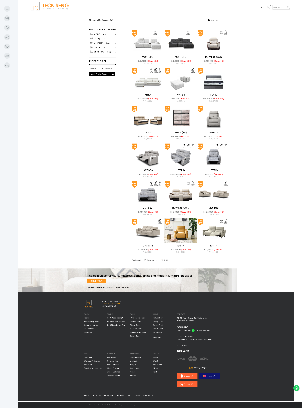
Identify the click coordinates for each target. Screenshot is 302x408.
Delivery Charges (200, 368)
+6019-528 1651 (203, 330)
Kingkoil (133, 364)
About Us (97, 395)
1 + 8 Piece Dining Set (116, 325)
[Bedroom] (8, 56)
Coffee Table (135, 321)
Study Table (135, 336)
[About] (8, 9)
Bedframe (88, 357)
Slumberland (135, 357)
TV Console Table (137, 318)
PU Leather (89, 329)
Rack (155, 372)
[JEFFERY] (180, 155)
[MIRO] (147, 79)
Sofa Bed (88, 332)
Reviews (120, 395)
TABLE (133, 314)
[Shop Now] (8, 28)
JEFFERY (180, 170)
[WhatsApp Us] (193, 330)
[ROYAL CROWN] (213, 42)
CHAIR (155, 314)
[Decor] (8, 65)
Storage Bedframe (92, 361)
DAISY (148, 132)
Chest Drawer (113, 368)
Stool (155, 361)
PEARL (213, 94)
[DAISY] (147, 117)
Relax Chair (158, 318)
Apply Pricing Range (102, 74)
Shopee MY (188, 376)
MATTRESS (134, 353)
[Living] (8, 37)
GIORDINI (214, 207)
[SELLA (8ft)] (180, 117)
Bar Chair (157, 337)
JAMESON (213, 132)
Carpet (156, 357)
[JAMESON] (213, 117)
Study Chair (158, 325)
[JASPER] (180, 79)
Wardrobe (111, 357)
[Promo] (8, 18)
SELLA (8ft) (180, 132)
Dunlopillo (134, 361)
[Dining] (8, 46)
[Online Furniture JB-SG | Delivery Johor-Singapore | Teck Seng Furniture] (56, 7)
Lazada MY (210, 376)
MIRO (148, 94)
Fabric (86, 318)
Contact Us (148, 395)
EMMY (180, 245)
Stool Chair (158, 332)
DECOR (156, 353)
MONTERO (147, 56)
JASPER (180, 94)
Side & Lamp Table (138, 332)
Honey (133, 375)
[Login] (262, 7)
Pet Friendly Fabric (92, 321)
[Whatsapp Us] (296, 388)
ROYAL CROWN (213, 56)
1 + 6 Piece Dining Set (116, 321)
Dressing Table (113, 375)
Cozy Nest (134, 368)
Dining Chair (158, 321)
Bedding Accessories (93, 368)
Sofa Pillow (157, 364)
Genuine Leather (91, 325)
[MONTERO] (147, 42)
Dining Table (135, 325)
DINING (110, 314)
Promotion (108, 395)
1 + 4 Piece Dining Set (116, 318)
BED (86, 353)
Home (86, 395)
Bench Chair (158, 329)
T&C (129, 395)
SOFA (86, 314)
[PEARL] (213, 79)
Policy (137, 395)
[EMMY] (180, 230)
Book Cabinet (113, 364)
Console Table (136, 329)
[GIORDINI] (213, 193)
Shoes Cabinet (113, 372)
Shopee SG (188, 384)
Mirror (155, 368)
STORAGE (111, 353)
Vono (132, 372)
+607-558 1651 (184, 330)
